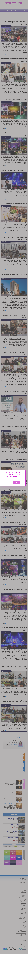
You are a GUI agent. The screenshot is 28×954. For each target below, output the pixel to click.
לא (9, 482)
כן (16, 482)
